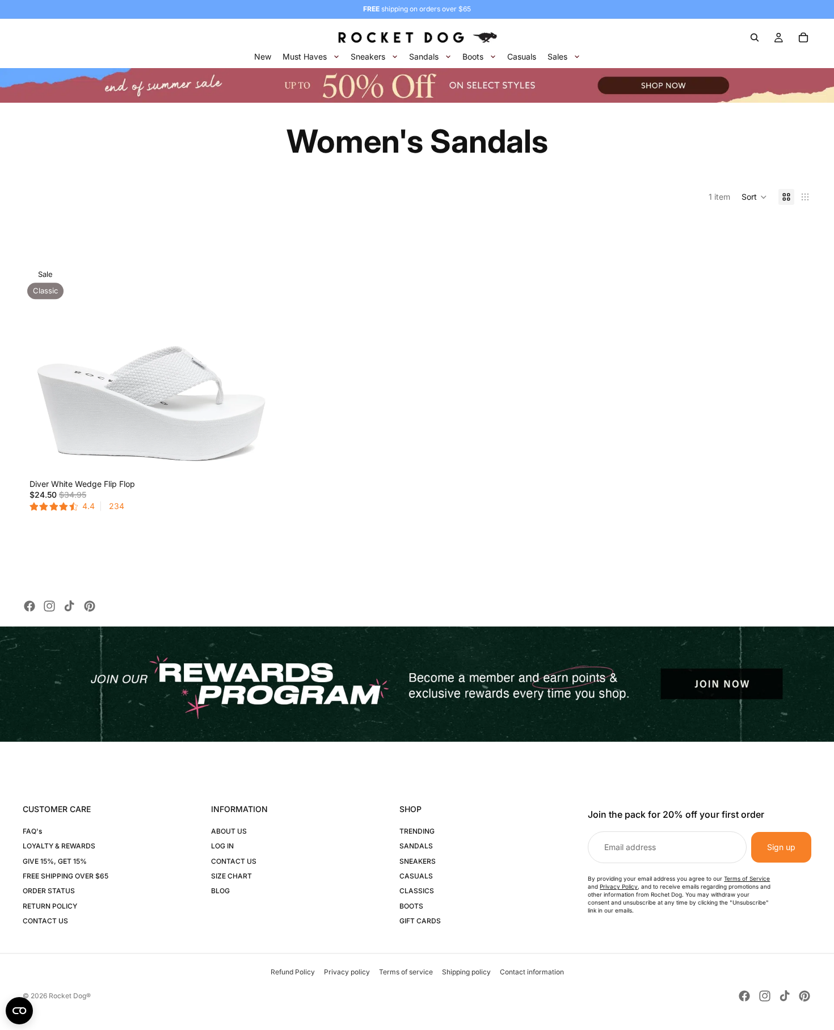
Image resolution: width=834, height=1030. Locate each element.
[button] (754, 196)
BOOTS (411, 906)
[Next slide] (263, 346)
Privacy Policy (619, 886)
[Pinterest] (89, 606)
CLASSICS (416, 890)
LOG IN (222, 846)
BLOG (220, 890)
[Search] (754, 37)
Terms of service (406, 972)
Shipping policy (466, 972)
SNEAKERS (417, 861)
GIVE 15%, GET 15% (55, 861)
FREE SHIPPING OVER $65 (65, 876)
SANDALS (416, 846)
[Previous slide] (40, 346)
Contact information (532, 972)
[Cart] (803, 37)
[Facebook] (29, 606)
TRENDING (417, 831)
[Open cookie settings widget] (19, 1010)
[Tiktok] (69, 606)
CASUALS (416, 876)
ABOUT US (229, 831)
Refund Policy (293, 972)
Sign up (781, 847)
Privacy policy (347, 972)
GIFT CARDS (420, 921)
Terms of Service (747, 878)
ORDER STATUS (49, 890)
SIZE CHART (231, 876)
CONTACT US (45, 921)
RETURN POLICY (50, 906)
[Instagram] (49, 606)
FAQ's (32, 831)
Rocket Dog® (70, 995)
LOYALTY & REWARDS (59, 846)
